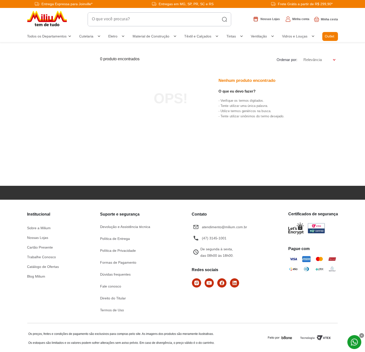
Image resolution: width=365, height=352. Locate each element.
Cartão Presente (40, 247)
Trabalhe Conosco (41, 257)
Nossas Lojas (37, 238)
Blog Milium (36, 276)
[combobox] (159, 19)
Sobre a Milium (39, 228)
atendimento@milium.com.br (224, 227)
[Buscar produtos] (224, 19)
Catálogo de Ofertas (43, 267)
